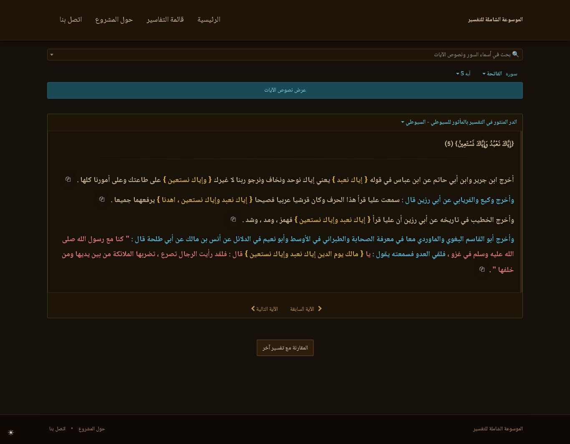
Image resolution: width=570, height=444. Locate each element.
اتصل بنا (71, 20)
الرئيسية (208, 20)
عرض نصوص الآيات (285, 90)
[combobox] (285, 54)
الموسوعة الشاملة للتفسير (498, 429)
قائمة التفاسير (165, 20)
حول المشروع (114, 20)
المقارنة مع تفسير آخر (285, 348)
